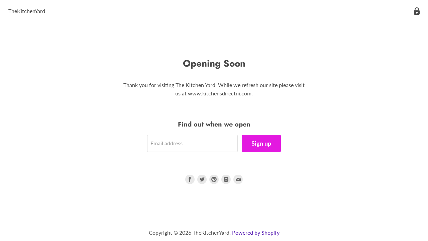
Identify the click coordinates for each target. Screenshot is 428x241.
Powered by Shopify (256, 232)
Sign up (261, 143)
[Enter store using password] (417, 11)
